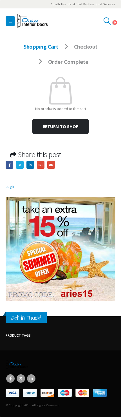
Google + (40, 164)
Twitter (20, 164)
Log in (10, 186)
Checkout (86, 46)
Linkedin (31, 378)
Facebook (9, 164)
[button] (10, 21)
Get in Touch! (26, 317)
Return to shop (61, 126)
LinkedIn (30, 164)
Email (51, 164)
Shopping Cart (41, 46)
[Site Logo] (32, 21)
